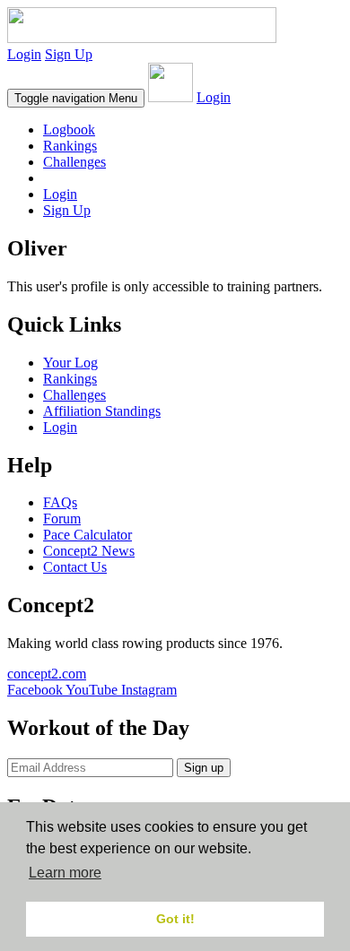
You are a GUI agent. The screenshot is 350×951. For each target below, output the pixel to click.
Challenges (74, 161)
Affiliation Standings (102, 411)
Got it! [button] (175, 919)
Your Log (70, 362)
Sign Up (68, 54)
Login (24, 54)
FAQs (60, 502)
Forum (62, 518)
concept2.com (46, 673)
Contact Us (75, 567)
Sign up (203, 767)
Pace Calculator (87, 534)
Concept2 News (89, 550)
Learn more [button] (65, 872)
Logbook (69, 129)
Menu (75, 98)
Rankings (70, 145)
